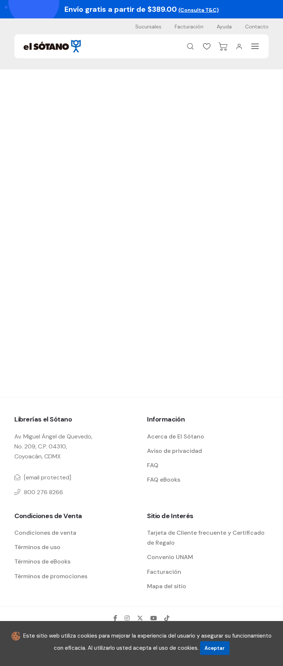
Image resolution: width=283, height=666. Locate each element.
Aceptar (215, 648)
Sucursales (148, 26)
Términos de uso (37, 547)
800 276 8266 (43, 492)
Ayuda (224, 26)
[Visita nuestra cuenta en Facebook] (115, 618)
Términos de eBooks (42, 561)
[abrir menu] (255, 46)
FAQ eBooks (163, 479)
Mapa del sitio (166, 586)
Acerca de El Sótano (175, 436)
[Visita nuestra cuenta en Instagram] (127, 618)
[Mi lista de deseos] (206, 46)
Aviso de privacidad (174, 451)
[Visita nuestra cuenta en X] (140, 618)
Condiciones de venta (45, 533)
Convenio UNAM (170, 557)
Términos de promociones (50, 576)
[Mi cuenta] (239, 46)
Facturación (189, 26)
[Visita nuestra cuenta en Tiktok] (167, 618)
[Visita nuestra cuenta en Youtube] (153, 618)
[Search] (190, 46)
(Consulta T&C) (198, 10)
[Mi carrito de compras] (223, 46)
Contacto (257, 26)
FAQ (152, 465)
